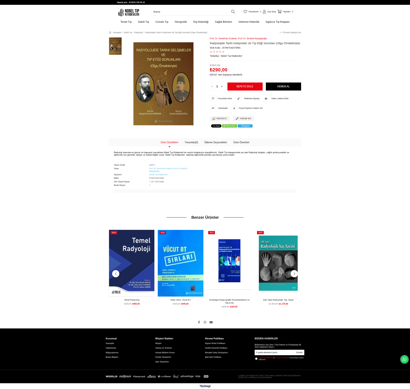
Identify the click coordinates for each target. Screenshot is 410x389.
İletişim (158, 343)
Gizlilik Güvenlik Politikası (216, 348)
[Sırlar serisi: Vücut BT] (180, 263)
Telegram (245, 126)
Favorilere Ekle (128, 291)
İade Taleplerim (162, 362)
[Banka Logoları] (158, 376)
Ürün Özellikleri (169, 142)
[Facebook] (199, 322)
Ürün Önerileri (241, 142)
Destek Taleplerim (163, 357)
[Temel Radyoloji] (132, 263)
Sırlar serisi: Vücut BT (180, 300)
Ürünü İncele (135, 291)
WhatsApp (231, 126)
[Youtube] (211, 322)
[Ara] (233, 11)
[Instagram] (205, 322)
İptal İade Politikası (213, 357)
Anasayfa (110, 343)
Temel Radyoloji (131, 300)
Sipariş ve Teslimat (163, 348)
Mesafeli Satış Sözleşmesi (216, 353)
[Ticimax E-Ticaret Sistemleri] (205, 386)
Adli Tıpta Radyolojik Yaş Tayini (278, 300)
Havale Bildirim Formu (165, 353)
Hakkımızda (111, 348)
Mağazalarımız (112, 353)
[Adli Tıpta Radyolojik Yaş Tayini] (278, 263)
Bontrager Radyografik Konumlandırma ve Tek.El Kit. (229, 301)
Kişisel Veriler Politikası (215, 343)
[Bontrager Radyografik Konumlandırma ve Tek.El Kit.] (229, 263)
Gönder (299, 352)
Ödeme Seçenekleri (215, 142)
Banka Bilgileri (112, 357)
